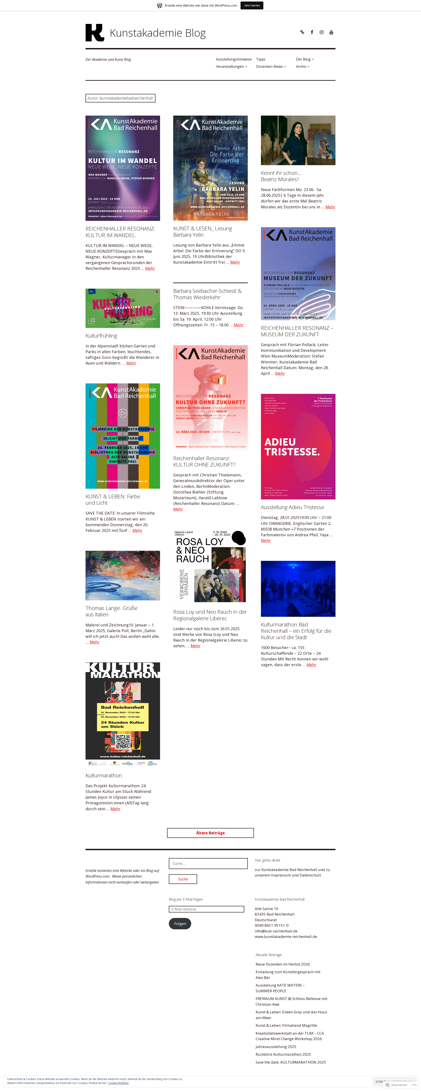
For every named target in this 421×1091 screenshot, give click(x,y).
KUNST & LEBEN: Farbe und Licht (113, 499)
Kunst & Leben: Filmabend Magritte (286, 1025)
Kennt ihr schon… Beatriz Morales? (281, 176)
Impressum (281, 875)
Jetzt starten (252, 5)
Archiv (301, 66)
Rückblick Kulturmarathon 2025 (283, 1054)
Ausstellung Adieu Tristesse (292, 507)
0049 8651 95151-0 (272, 925)
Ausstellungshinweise (234, 59)
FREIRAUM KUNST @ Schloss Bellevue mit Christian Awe (291, 1001)
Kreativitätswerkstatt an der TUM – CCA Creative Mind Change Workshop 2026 (290, 1036)
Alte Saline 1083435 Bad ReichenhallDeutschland (274, 914)
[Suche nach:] (208, 863)
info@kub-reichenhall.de (276, 931)
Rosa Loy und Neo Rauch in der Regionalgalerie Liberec (210, 615)
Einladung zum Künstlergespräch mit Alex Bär (288, 974)
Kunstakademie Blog (158, 32)
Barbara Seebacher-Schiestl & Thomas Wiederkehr (207, 294)
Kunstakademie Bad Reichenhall (289, 869)
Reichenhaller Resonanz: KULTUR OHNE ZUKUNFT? (204, 461)
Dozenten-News (269, 66)
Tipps (261, 59)
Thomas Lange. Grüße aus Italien (111, 611)
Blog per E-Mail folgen (186, 899)
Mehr (150, 268)
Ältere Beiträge (210, 832)
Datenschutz (310, 875)
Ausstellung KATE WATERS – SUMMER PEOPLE (280, 988)
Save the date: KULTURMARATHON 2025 (291, 1062)
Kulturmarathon (104, 775)
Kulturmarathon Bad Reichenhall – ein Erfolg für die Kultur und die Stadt (296, 631)
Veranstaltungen (230, 66)
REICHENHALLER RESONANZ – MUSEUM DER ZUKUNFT (297, 331)
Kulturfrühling (101, 335)
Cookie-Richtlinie (118, 1083)
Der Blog (303, 59)
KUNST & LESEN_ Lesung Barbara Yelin (202, 231)
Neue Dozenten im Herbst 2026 (283, 964)
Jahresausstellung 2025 (276, 1046)
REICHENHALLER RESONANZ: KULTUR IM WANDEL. (120, 231)
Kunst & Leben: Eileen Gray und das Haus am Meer (291, 1014)
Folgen (180, 923)
